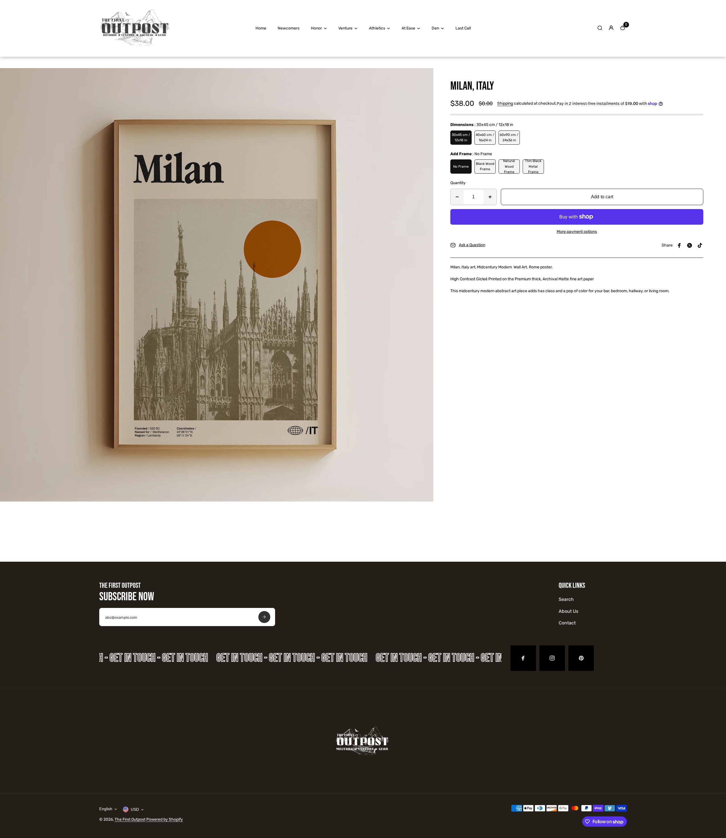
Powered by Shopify (164, 819)
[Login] (611, 28)
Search (566, 599)
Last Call (463, 28)
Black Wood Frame (485, 166)
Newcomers (288, 28)
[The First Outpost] (134, 49)
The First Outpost (130, 819)
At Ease (408, 28)
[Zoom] (425, 76)
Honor (316, 28)
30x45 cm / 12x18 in (461, 137)
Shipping (505, 103)
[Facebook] (679, 245)
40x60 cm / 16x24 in (485, 137)
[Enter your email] (264, 617)
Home (261, 28)
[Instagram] (552, 658)
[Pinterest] (700, 245)
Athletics (377, 28)
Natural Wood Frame (509, 166)
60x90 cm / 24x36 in (509, 137)
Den (435, 28)
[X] (689, 245)
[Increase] (490, 197)
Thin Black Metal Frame (533, 166)
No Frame (461, 167)
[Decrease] (457, 197)
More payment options (577, 231)
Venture (345, 28)
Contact (567, 623)
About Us (568, 611)
